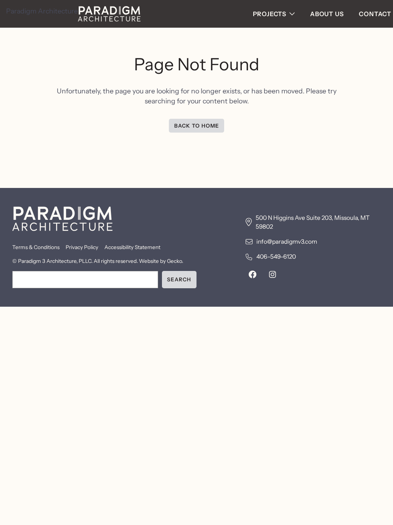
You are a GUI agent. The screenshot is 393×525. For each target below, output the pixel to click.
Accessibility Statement (132, 247)
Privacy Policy (82, 247)
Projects (269, 14)
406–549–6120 (276, 256)
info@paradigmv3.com (286, 241)
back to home (196, 126)
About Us (326, 14)
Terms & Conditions (35, 247)
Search (179, 279)
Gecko (174, 261)
